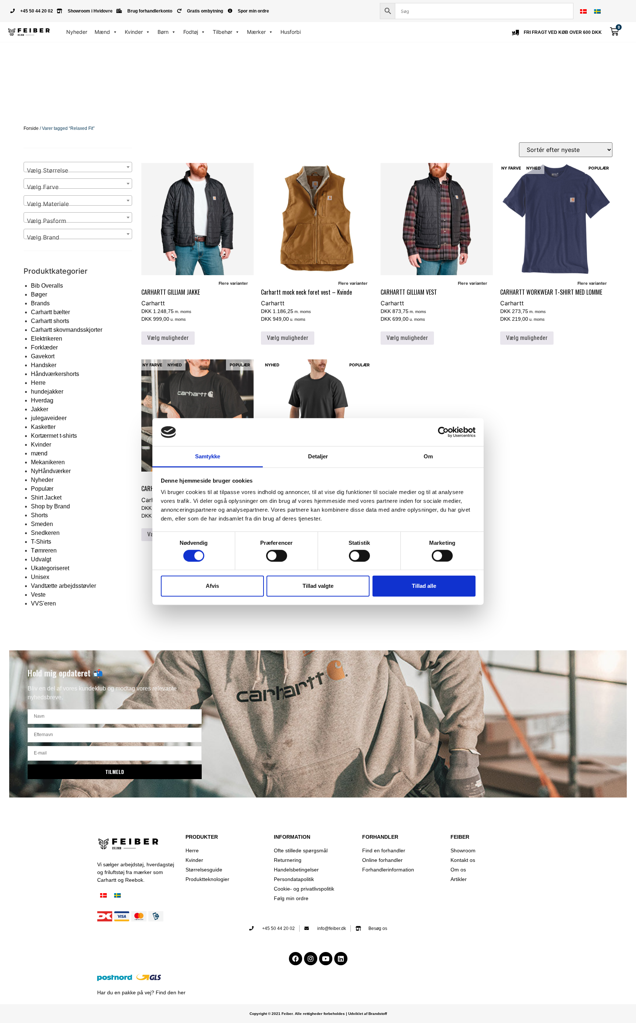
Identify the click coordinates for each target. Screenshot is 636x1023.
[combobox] (78, 167)
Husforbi (290, 32)
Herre (38, 383)
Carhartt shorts (50, 321)
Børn (163, 32)
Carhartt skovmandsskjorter (66, 330)
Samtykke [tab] (207, 456)
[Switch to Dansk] (583, 11)
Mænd (102, 32)
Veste (38, 595)
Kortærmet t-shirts (54, 436)
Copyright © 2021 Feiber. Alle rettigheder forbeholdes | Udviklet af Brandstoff (318, 1014)
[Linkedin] (340, 958)
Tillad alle (424, 586)
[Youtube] (325, 958)
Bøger (39, 294)
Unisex (40, 577)
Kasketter (43, 427)
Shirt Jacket (46, 497)
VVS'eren (43, 603)
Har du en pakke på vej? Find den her (141, 992)
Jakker (39, 409)
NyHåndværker (51, 471)
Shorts (39, 515)
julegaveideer (49, 418)
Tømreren (44, 550)
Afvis (212, 586)
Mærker (256, 32)
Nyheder (76, 32)
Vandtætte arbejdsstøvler (63, 586)
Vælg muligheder (168, 337)
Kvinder (134, 32)
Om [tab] (428, 456)
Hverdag (42, 400)
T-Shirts (41, 542)
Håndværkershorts (55, 374)
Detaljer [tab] (318, 456)
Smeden (42, 524)
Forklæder (44, 347)
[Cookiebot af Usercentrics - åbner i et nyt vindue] (443, 432)
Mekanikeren (48, 462)
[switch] (276, 555)
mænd (39, 453)
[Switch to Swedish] (597, 11)
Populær (42, 489)
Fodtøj (190, 32)
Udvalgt (41, 559)
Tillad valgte (318, 586)
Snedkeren (45, 533)
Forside (31, 128)
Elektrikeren (46, 338)
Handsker (43, 365)
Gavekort (42, 356)
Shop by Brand (50, 506)
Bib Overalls (47, 286)
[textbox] (78, 170)
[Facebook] (295, 958)
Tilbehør (222, 32)
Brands (40, 303)
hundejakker (47, 391)
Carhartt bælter (50, 312)
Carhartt (153, 303)
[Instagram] (310, 958)
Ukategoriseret (50, 568)
